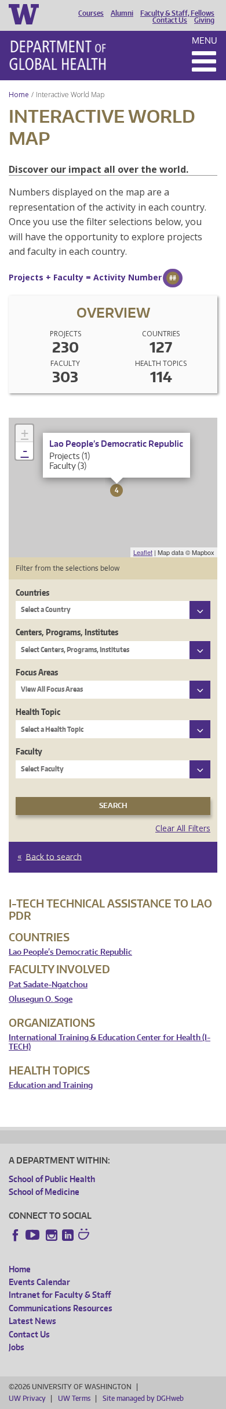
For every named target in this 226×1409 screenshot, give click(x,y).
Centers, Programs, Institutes (67, 632)
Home (19, 94)
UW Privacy (27, 1398)
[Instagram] (52, 1235)
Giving (204, 20)
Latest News (32, 1321)
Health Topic (38, 712)
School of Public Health (52, 1179)
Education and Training (51, 1085)
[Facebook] (16, 1235)
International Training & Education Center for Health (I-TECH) (109, 1042)
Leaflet (142, 552)
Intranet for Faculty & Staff (60, 1295)
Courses (91, 13)
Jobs (16, 1347)
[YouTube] (33, 1235)
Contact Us (169, 20)
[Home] (58, 55)
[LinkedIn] (68, 1235)
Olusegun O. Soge (40, 999)
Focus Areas (37, 672)
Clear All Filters (182, 828)
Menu (204, 40)
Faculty (29, 751)
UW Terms (74, 1398)
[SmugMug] (85, 1236)
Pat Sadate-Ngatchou (48, 984)
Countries (32, 592)
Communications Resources (60, 1308)
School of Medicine (44, 1192)
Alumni (122, 13)
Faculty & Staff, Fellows (177, 13)
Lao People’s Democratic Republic (70, 952)
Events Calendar (39, 1282)
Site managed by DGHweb (143, 1398)
